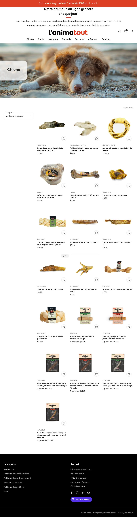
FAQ (6, 491)
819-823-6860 (77, 473)
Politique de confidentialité (16, 473)
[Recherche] (131, 31)
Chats (41, 39)
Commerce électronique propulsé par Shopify (98, 513)
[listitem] (68, 3)
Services (79, 39)
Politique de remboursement (17, 478)
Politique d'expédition (14, 487)
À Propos (93, 39)
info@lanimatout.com (81, 469)
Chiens (30, 39)
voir (96, 3)
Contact (106, 39)
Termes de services (13, 482)
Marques (53, 39)
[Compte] (119, 31)
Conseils (66, 39)
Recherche (9, 469)
